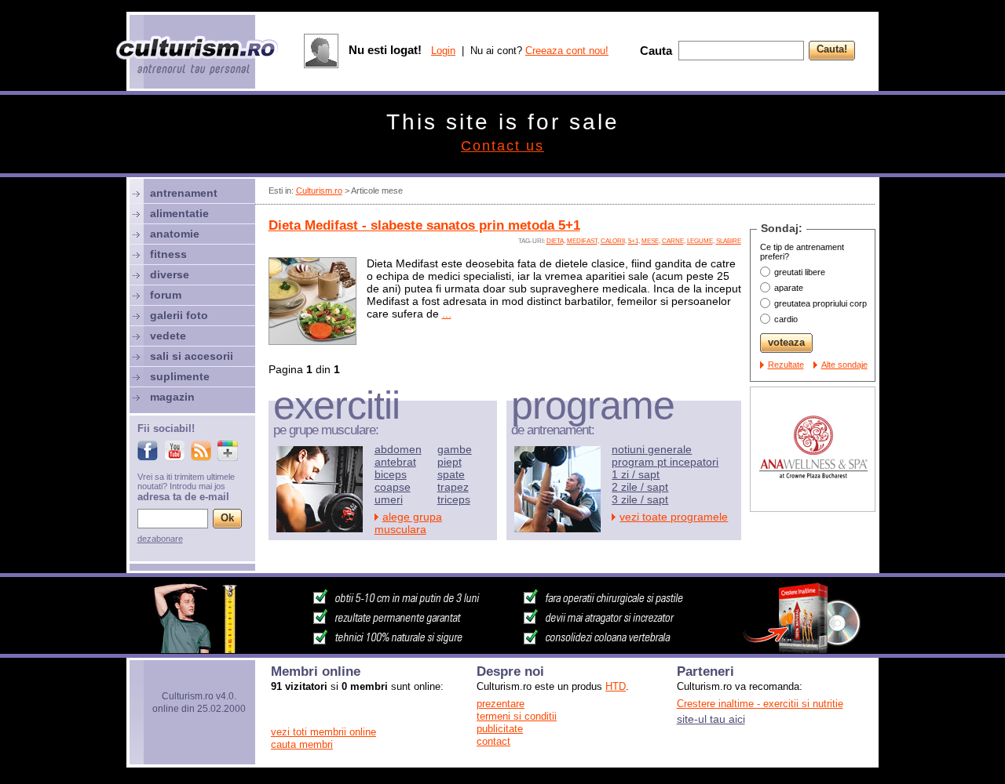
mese (650, 241)
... (446, 313)
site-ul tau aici (711, 719)
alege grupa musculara (408, 522)
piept (449, 462)
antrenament (183, 193)
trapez (453, 487)
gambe (454, 449)
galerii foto (179, 315)
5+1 (633, 241)
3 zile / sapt (640, 499)
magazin (172, 396)
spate (451, 474)
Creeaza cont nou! (566, 50)
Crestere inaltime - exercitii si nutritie (760, 704)
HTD (615, 686)
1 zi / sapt (636, 474)
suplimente (180, 376)
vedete (168, 335)
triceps (453, 499)
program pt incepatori (665, 462)
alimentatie (179, 213)
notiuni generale (652, 449)
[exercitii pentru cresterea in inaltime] (502, 649)
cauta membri (302, 744)
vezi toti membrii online (323, 732)
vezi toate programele (673, 516)
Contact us (502, 146)
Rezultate (786, 364)
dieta (555, 241)
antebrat (395, 462)
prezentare (500, 704)
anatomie (174, 233)
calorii (613, 241)
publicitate (500, 729)
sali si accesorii (191, 356)
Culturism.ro (319, 190)
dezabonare (160, 538)
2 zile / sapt (640, 487)
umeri (389, 499)
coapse (393, 487)
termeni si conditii (517, 716)
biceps (391, 474)
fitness (168, 254)
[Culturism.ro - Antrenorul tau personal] (197, 56)
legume (700, 241)
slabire (728, 241)
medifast (582, 241)
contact (493, 741)
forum (165, 295)
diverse (169, 274)
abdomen (398, 449)
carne (673, 241)
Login (443, 50)
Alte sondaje (844, 364)
